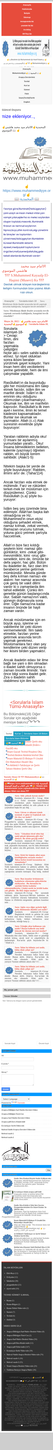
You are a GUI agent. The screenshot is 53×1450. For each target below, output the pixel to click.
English (27, 102)
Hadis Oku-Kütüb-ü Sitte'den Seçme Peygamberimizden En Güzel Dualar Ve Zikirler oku (30, 1207)
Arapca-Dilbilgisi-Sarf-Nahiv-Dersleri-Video (19, 1110)
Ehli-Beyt (10, 1273)
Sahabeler (10, 1281)
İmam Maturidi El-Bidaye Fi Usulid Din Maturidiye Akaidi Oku (29, 1221)
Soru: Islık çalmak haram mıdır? (29, 796)
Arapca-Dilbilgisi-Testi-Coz (12, 1114)
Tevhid (26, 81)
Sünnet (27, 90)
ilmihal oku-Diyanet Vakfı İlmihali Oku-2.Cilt (32, 1247)
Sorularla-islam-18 (28, 301)
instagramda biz (27, 21)
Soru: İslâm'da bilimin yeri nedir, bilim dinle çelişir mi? (30, 948)
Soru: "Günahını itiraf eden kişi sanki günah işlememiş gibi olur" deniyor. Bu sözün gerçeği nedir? (29, 836)
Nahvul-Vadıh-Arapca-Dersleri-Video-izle (18, 1130)
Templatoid (33, 1385)
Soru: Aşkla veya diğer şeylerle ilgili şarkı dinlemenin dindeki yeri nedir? (31, 908)
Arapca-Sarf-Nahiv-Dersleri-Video (15, 1118)
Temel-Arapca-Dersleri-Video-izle (20, 1366)
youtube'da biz (27, 26)
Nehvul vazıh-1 (7, 1134)
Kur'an (27, 86)
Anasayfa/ (9, 301)
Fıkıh (27, 94)
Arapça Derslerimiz (27, 77)
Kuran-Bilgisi (12, 1304)
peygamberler (12, 1285)
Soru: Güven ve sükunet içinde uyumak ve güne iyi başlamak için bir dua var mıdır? (30, 814)
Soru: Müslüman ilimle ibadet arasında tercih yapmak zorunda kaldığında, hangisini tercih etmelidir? (26, 313)
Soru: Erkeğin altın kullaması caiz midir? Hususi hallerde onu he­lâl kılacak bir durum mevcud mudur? (31, 928)
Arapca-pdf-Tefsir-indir (16, 1347)
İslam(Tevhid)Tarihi (27, 98)
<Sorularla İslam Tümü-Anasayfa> (26, 704)
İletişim (27, 13)
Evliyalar (10, 1277)
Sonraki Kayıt (10, 1043)
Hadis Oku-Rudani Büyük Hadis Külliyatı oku (32, 1178)
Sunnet (9, 1312)
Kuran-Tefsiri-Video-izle (16, 1308)
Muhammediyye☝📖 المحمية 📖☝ (26, 73)
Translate (21, 1103)
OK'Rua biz (27, 34)
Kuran (9, 1300)
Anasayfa (27, 5)
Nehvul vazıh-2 (7, 1137)
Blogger (34, 1425)
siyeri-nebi (11, 1288)
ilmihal (9, 1320)
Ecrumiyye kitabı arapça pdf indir (28, 1192)
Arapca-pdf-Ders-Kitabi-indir (13, 1122)
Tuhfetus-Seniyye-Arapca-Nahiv (19, 1370)
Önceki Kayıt (44, 1043)
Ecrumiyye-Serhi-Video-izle (12, 1126)
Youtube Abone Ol (12, 777)
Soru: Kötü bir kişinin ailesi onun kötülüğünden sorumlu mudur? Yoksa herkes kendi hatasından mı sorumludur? (30, 858)
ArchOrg (27, 30)
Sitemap (27, 17)
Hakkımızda (27, 9)
